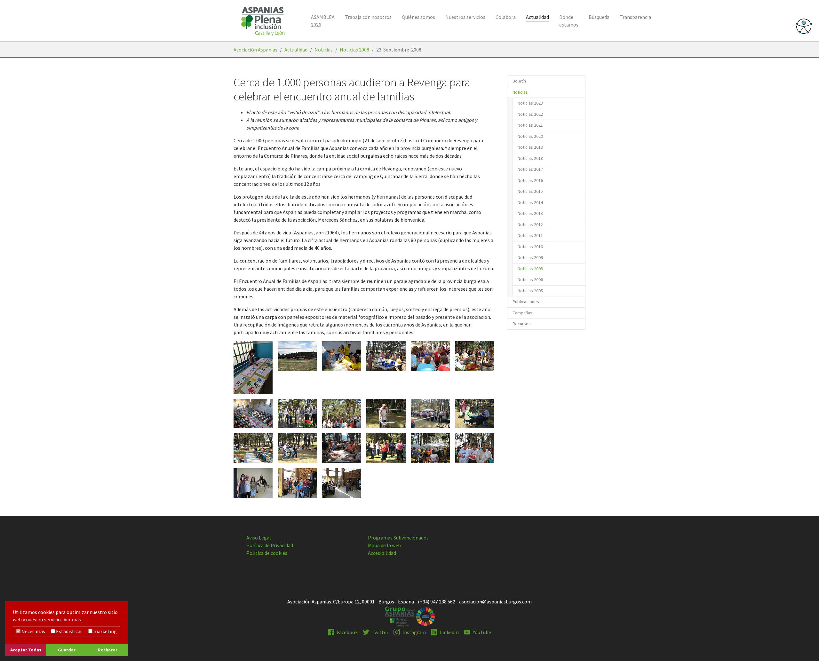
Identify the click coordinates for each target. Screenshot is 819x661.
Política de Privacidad (269, 545)
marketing (104, 631)
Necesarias (32, 631)
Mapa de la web (384, 545)
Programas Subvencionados (398, 537)
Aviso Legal (258, 537)
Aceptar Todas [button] (25, 650)
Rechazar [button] (107, 650)
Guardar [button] (67, 650)
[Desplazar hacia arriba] (805, 647)
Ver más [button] (72, 619)
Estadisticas (69, 631)
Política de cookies (266, 553)
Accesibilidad (382, 553)
